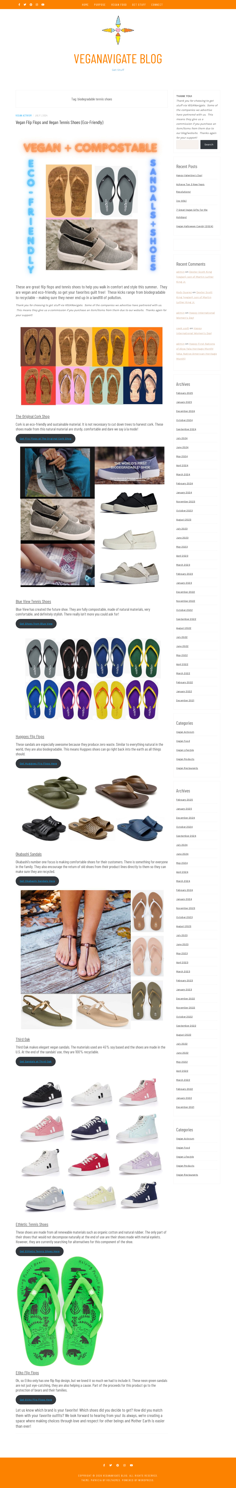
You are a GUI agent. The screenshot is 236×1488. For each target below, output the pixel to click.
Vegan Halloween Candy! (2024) (194, 226)
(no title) (181, 200)
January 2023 (184, 583)
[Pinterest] (117, 1465)
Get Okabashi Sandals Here (37, 881)
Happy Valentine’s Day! (189, 175)
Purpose (100, 4)
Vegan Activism (24, 115)
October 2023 (184, 510)
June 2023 (182, 537)
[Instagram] (124, 1465)
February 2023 (184, 574)
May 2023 (182, 546)
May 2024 (182, 456)
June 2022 (182, 646)
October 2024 (184, 420)
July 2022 (182, 637)
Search (208, 144)
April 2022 (182, 664)
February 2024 (184, 483)
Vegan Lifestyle (185, 750)
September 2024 (186, 429)
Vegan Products (185, 759)
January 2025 (184, 402)
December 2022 (185, 592)
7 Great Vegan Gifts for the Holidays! (192, 213)
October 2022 (184, 610)
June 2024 (182, 447)
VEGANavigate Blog (118, 58)
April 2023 (182, 555)
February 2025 (184, 393)
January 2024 (184, 492)
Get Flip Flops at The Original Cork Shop (45, 438)
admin (180, 271)
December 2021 (185, 700)
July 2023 (182, 528)
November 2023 (185, 501)
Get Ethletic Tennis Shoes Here (40, 1251)
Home (85, 4)
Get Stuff (139, 4)
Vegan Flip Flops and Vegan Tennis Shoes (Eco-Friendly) (59, 122)
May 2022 (182, 655)
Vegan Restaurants (187, 768)
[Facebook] (104, 1465)
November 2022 (185, 601)
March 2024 (183, 474)
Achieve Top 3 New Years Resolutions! (190, 188)
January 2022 (184, 691)
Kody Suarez (184, 292)
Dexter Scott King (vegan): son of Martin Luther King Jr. (195, 276)
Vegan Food (119, 4)
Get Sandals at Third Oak (36, 1061)
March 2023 (183, 564)
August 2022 (183, 628)
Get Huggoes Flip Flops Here (38, 763)
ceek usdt (182, 328)
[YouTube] (131, 1465)
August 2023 (183, 519)
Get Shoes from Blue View (36, 623)
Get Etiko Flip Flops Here (36, 1399)
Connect (157, 4)
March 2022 (183, 673)
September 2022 (186, 619)
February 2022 (184, 682)
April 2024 (182, 465)
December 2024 (185, 411)
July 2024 (182, 438)
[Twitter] (110, 1465)
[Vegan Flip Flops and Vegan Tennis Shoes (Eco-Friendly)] (92, 204)
